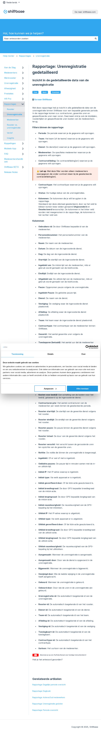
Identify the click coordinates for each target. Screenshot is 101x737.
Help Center (8, 56)
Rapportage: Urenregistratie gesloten (47, 704)
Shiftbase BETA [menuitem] (11, 167)
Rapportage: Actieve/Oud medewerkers (48, 697)
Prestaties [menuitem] (8, 93)
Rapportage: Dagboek (41, 691)
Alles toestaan (82, 388)
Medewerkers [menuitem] (10, 72)
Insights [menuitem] (10, 138)
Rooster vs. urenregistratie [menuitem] (13, 126)
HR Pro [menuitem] (7, 99)
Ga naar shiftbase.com (85, 12)
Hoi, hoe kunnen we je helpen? (23, 33)
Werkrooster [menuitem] (10, 78)
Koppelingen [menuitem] (10, 143)
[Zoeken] (95, 38)
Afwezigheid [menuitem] (10, 88)
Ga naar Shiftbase (43, 99)
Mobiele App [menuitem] (10, 148)
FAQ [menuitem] (6, 154)
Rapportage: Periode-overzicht (45, 710)
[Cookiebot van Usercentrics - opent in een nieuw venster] (87, 347)
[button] (23, 67)
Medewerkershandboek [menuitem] (13, 160)
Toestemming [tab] (17, 354)
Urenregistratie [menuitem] (11, 83)
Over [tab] (83, 354)
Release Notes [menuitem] (11, 172)
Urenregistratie (43, 56)
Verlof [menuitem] (10, 133)
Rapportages (25, 56)
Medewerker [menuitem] (13, 119)
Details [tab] (51, 354)
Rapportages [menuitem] (10, 104)
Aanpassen (48, 388)
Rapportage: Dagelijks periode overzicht (49, 685)
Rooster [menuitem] (10, 109)
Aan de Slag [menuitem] (10, 67)
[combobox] (48, 38)
